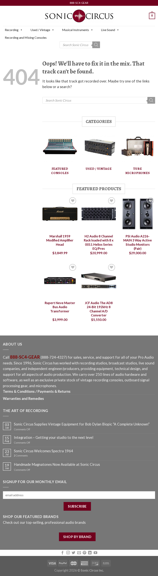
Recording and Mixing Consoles (26, 37)
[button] (21, 30)
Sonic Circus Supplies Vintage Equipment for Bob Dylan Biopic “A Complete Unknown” (82, 424)
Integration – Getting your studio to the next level (53, 437)
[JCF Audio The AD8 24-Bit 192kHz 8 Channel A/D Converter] (98, 280)
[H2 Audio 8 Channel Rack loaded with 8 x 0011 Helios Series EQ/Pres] (98, 213)
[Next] (155, 156)
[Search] (96, 44)
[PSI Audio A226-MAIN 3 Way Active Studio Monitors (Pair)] (137, 213)
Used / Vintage (40, 30)
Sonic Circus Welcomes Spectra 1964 (43, 451)
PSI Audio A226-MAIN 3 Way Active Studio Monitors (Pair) (137, 242)
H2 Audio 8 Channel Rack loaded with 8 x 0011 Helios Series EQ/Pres (98, 242)
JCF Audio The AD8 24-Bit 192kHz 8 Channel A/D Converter (99, 309)
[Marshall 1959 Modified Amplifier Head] (59, 213)
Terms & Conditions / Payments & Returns (37, 391)
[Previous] (42, 156)
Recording (11, 30)
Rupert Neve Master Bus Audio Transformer (60, 307)
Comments (21, 455)
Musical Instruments (75, 30)
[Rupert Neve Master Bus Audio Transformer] (59, 280)
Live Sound (108, 30)
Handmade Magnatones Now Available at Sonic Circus (57, 464)
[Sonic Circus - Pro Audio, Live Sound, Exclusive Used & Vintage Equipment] (79, 15)
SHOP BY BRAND (77, 537)
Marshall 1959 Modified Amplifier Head (59, 240)
